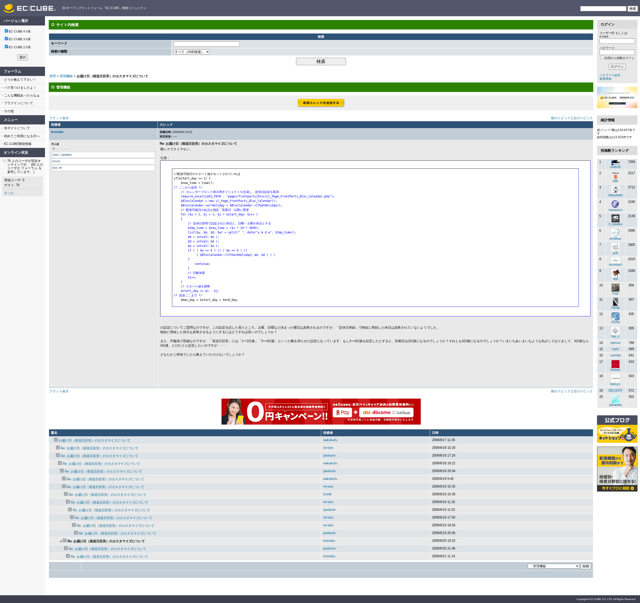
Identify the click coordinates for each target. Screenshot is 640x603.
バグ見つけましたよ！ (19, 87)
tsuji (615, 293)
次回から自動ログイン (619, 58)
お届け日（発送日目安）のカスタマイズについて (94, 440)
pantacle (329, 455)
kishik (327, 494)
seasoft (615, 167)
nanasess (615, 210)
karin (615, 349)
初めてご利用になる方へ (21, 136)
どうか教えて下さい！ (19, 79)
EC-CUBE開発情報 (17, 144)
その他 (8, 111)
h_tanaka (615, 224)
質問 (52, 76)
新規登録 (606, 78)
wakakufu (330, 440)
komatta (57, 132)
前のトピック (560, 118)
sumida (615, 355)
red (615, 279)
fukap (616, 307)
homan (615, 370)
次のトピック (583, 118)
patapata (615, 405)
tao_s (616, 336)
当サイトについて (16, 128)
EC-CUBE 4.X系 (20, 31)
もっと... (10, 193)
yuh (615, 253)
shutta (615, 322)
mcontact (615, 264)
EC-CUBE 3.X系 (20, 39)
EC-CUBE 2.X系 (20, 47)
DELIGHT (615, 390)
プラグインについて (18, 103)
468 (615, 181)
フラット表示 (59, 118)
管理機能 (66, 76)
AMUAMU (615, 195)
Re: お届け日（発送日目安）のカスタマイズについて (99, 448)
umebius (615, 238)
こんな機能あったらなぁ (21, 95)
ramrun (615, 343)
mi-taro (328, 448)
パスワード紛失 (610, 75)
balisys (615, 384)
